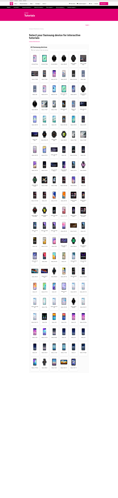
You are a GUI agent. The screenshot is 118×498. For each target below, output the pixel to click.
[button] (17, 7)
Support (8, 7)
